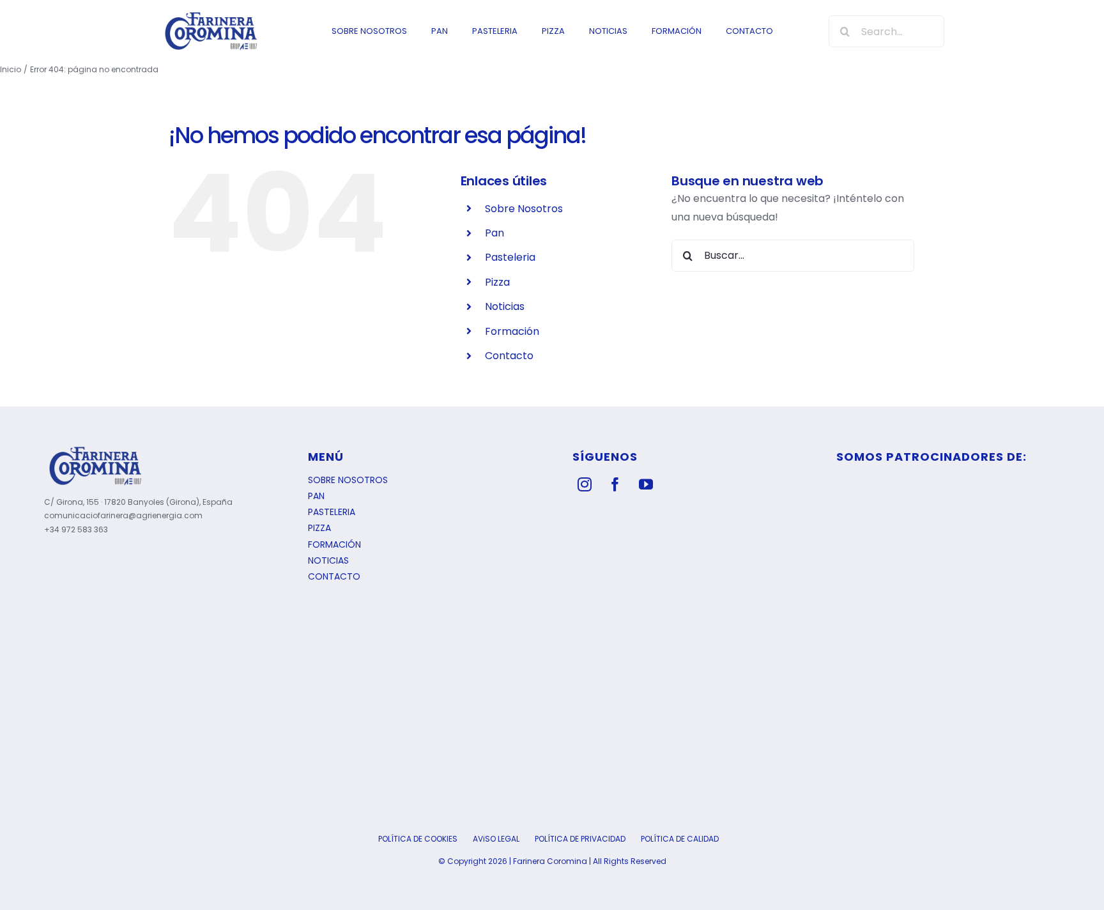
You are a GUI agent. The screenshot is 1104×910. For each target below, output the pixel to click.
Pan (494, 233)
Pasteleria (510, 257)
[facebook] (615, 484)
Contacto (509, 355)
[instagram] (584, 484)
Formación (512, 331)
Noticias (505, 306)
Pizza (497, 282)
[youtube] (646, 484)
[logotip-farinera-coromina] (210, 15)
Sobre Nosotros (524, 208)
